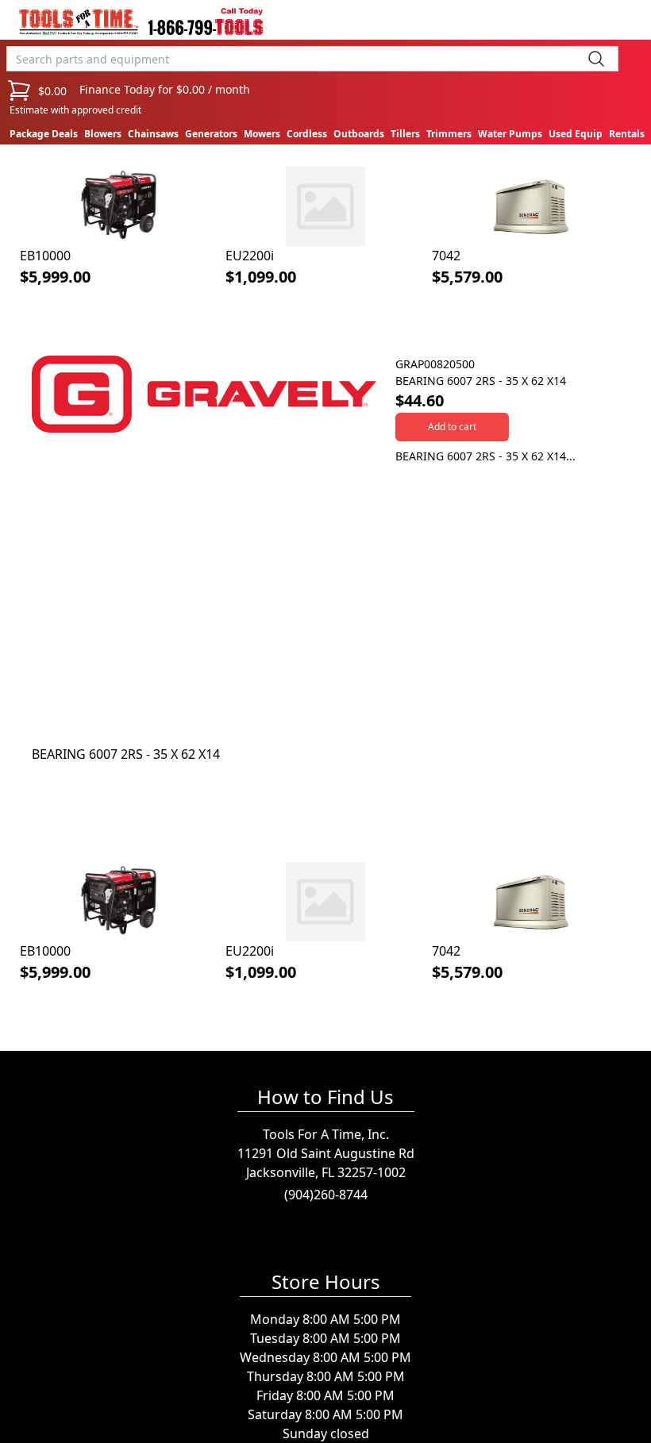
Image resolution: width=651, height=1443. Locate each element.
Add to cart (452, 426)
